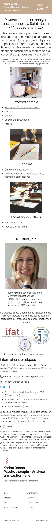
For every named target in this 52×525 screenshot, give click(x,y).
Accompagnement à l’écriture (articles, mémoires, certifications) (24, 175)
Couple (8, 111)
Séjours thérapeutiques (17, 119)
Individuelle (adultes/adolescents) (22, 107)
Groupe (8, 115)
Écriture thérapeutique (16, 169)
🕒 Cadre (7, 426)
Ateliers (8, 123)
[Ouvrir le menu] (46, 7)
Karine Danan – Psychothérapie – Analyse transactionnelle (17, 7)
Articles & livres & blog (16, 226)
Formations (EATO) (14, 222)
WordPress (44, 520)
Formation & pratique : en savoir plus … (26, 353)
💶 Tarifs (6, 387)
